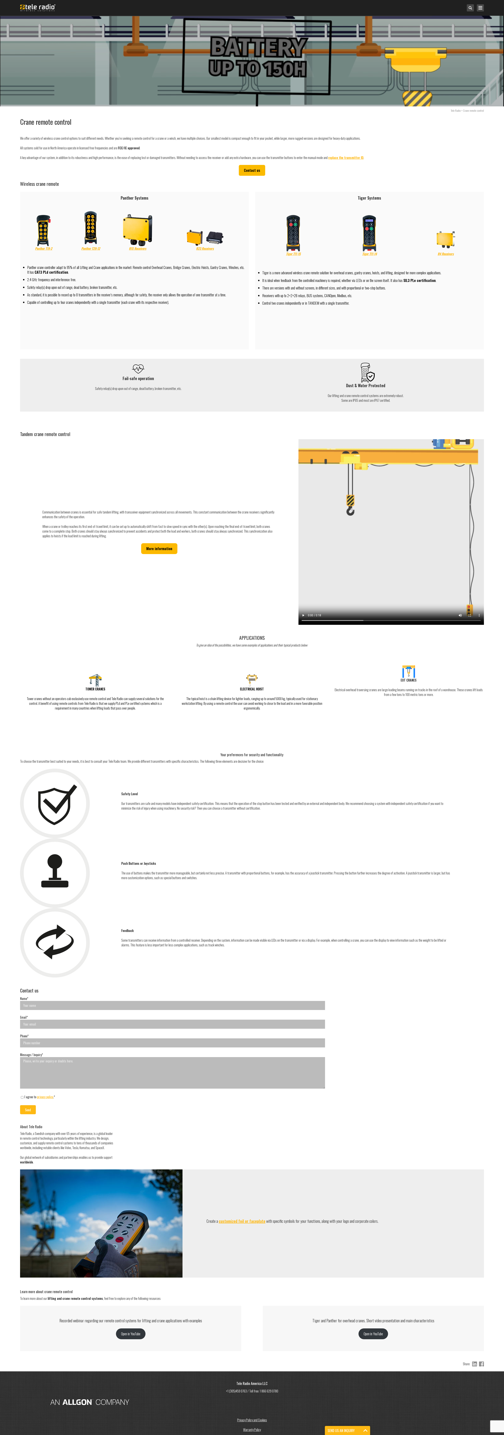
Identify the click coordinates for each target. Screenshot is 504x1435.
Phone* (24, 1036)
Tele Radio (456, 110)
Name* (24, 998)
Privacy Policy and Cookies (252, 1420)
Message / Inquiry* (31, 1054)
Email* (24, 1017)
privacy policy (45, 1097)
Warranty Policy (252, 1429)
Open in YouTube (130, 1333)
